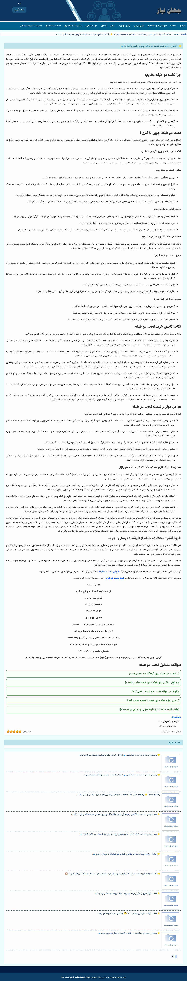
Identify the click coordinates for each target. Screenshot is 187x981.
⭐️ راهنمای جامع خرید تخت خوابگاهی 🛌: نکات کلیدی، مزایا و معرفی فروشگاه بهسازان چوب (119, 755)
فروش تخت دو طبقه (109, 571)
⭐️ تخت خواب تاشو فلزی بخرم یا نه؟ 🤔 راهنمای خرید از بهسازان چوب (129, 913)
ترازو (112, 25)
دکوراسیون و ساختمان (157, 25)
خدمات (173, 25)
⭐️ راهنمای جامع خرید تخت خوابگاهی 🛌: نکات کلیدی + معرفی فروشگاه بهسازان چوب (122, 775)
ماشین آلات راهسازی (73, 25)
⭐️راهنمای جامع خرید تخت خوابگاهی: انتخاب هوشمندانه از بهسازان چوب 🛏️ (126, 854)
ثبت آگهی (19, 10)
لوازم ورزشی (139, 25)
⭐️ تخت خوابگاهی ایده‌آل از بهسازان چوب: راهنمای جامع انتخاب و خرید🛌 (127, 893)
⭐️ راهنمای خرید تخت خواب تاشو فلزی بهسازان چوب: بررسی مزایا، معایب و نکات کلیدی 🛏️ (120, 834)
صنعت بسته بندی (53, 25)
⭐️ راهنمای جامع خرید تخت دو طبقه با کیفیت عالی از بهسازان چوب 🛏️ (129, 933)
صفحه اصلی (165, 34)
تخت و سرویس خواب (125, 34)
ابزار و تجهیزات (124, 25)
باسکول (104, 25)
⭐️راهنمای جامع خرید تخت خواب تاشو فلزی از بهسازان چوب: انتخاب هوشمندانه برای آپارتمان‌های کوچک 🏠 (112, 873)
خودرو (182, 25)
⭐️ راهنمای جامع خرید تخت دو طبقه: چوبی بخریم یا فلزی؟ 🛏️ (85, 34)
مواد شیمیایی (91, 25)
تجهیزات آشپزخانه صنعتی (31, 25)
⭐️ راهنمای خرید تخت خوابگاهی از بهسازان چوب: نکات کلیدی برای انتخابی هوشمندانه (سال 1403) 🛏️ (115, 814)
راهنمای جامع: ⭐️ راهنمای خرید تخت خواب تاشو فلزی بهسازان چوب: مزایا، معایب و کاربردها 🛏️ (118, 794)
